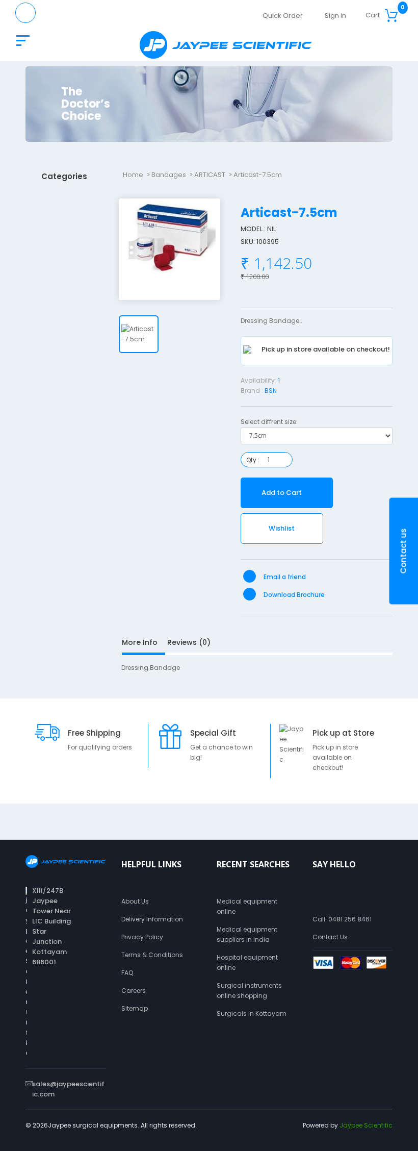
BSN (271, 390)
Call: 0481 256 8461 (342, 919)
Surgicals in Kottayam (251, 1013)
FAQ (127, 972)
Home (133, 175)
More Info (140, 642)
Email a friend (284, 576)
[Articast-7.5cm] (169, 249)
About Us (135, 901)
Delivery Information (152, 919)
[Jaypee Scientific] (226, 45)
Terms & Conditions (152, 954)
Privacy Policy (142, 937)
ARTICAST (209, 175)
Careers (133, 990)
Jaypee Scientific (366, 1125)
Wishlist (282, 528)
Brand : (252, 390)
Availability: (258, 380)
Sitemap (134, 1008)
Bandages (168, 175)
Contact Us (330, 937)
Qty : (252, 460)
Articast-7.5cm (257, 175)
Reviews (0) (189, 642)
